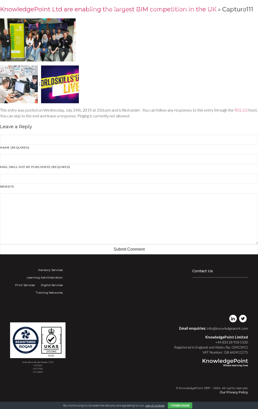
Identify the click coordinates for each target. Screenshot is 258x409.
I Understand (180, 405)
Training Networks (182, 9)
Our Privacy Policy (234, 392)
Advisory (93, 9)
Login (231, 9)
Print (139, 9)
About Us (213, 9)
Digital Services (52, 285)
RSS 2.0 (241, 110)
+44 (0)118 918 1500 (231, 342)
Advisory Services (50, 270)
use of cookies (155, 405)
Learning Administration (45, 277)
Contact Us (202, 271)
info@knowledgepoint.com (227, 328)
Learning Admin (117, 9)
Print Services (25, 285)
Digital (154, 9)
